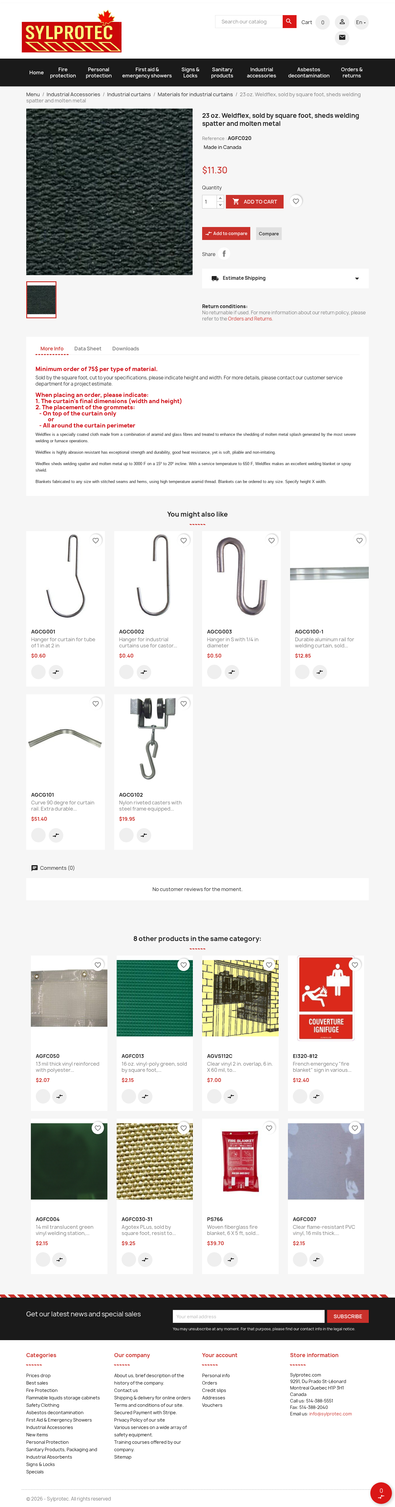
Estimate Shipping (285, 278)
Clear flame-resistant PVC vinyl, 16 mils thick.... (324, 1230)
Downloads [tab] (125, 348)
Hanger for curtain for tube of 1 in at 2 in (63, 642)
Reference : (214, 138)
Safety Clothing (42, 1405)
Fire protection (63, 72)
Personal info (216, 1375)
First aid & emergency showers (147, 72)
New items (37, 1435)
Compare (269, 234)
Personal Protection (47, 1442)
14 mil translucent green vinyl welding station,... (65, 1230)
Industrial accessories (261, 72)
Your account (220, 1355)
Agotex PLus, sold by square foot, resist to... (149, 1230)
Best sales (37, 1383)
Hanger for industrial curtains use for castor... (148, 642)
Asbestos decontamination (309, 72)
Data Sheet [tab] (88, 348)
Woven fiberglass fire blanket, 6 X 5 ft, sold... (233, 1230)
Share (224, 253)
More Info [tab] (52, 348)
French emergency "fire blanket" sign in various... (322, 1066)
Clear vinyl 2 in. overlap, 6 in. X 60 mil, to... (240, 1066)
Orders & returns (352, 72)
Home (36, 72)
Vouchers (212, 1405)
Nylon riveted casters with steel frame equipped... (150, 805)
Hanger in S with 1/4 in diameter (233, 642)
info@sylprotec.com (330, 1414)
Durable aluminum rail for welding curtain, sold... (324, 642)
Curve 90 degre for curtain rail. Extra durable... (62, 805)
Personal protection (99, 72)
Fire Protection (42, 1390)
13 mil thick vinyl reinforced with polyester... (67, 1066)
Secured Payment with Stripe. (145, 1412)
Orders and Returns (250, 319)
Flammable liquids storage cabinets (63, 1398)
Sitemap (122, 1457)
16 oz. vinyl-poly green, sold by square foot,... (154, 1066)
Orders (209, 1383)
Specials (35, 1472)
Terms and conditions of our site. (149, 1405)
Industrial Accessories (49, 1427)
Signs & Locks (190, 72)
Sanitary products (222, 72)
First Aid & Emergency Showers (59, 1420)
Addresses (213, 1398)
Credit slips (214, 1390)
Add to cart (254, 201)
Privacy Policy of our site (139, 1420)
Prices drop (38, 1375)
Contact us (126, 1390)
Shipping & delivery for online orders (152, 1398)
